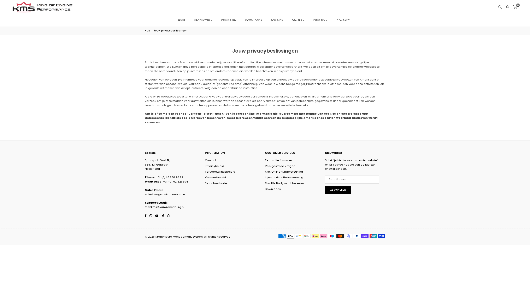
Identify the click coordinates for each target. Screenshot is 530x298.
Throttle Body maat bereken (284, 183)
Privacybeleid (214, 166)
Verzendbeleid (215, 177)
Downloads (253, 20)
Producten (202, 20)
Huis (148, 30)
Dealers (297, 20)
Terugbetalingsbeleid (220, 172)
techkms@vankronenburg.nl (164, 207)
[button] (515, 7)
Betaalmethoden (217, 183)
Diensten (319, 20)
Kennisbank (228, 20)
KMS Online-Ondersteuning (284, 172)
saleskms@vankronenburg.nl (165, 194)
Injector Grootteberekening (284, 177)
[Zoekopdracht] (500, 7)
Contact (343, 20)
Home (182, 20)
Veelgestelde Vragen (280, 166)
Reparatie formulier (278, 160)
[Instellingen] (507, 7)
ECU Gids (277, 20)
